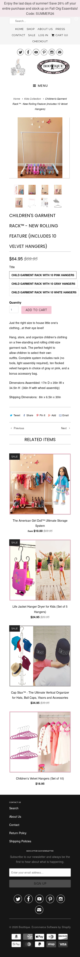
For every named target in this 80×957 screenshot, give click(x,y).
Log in (43, 35)
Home (19, 29)
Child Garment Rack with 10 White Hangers (44, 292)
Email (65, 415)
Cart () (61, 35)
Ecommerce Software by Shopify (51, 927)
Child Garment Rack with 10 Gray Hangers (43, 284)
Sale (31, 35)
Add (53, 415)
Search (13, 808)
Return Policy (17, 833)
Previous (18, 428)
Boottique (24, 927)
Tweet (17, 415)
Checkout (40, 41)
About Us (45, 29)
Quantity (15, 302)
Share (29, 415)
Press (60, 29)
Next (64, 428)
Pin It (42, 415)
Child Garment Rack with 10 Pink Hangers (42, 275)
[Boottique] (40, 68)
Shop (31, 29)
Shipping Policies (20, 841)
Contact (18, 35)
